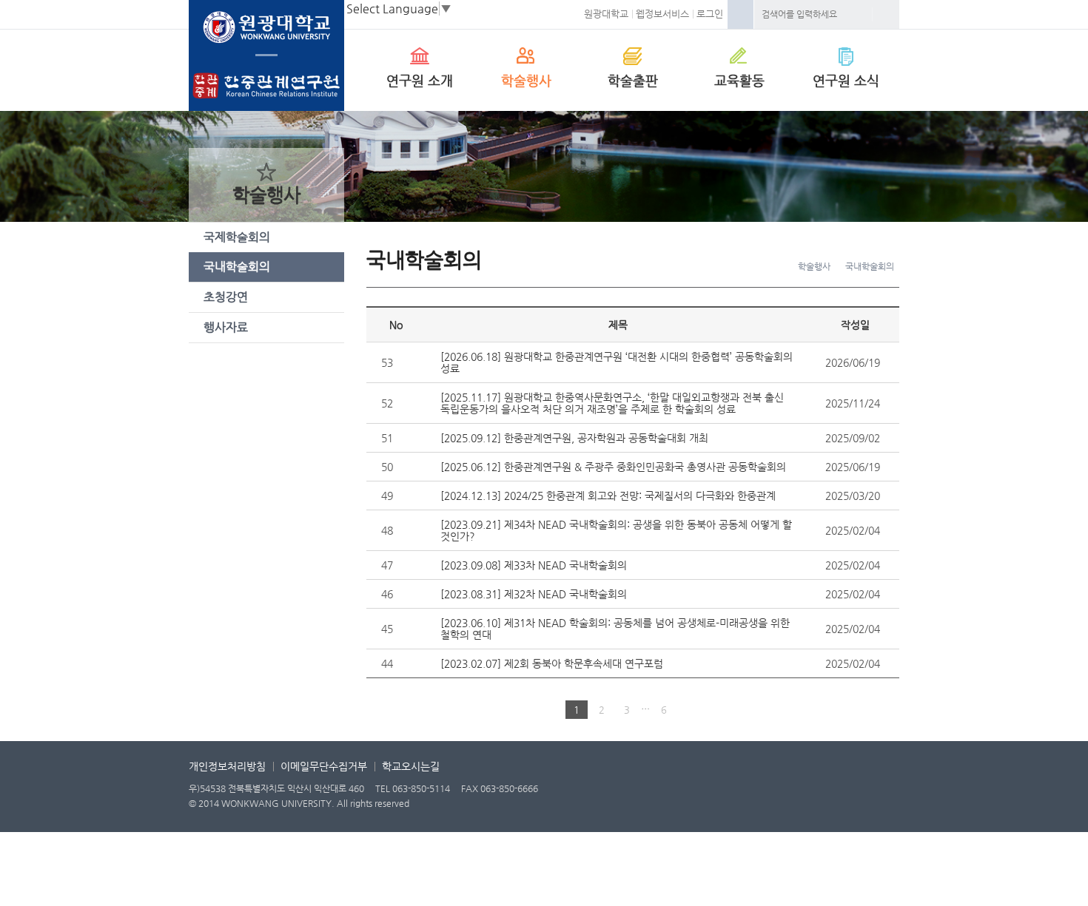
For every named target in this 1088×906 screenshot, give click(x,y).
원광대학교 (606, 13)
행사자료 (226, 327)
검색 (886, 14)
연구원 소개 (419, 80)
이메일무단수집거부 (324, 766)
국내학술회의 (237, 267)
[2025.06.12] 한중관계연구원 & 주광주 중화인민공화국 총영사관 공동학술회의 (613, 467)
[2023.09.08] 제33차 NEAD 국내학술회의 (533, 565)
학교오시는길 (411, 766)
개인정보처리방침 (227, 766)
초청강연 (226, 297)
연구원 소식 (846, 80)
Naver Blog (773, 793)
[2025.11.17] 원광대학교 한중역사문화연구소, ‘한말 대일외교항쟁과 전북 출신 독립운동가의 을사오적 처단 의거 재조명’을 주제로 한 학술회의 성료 (612, 403)
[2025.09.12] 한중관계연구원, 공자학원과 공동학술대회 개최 (574, 438)
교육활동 (739, 80)
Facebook (740, 14)
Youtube (810, 793)
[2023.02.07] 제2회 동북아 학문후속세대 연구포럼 (551, 663)
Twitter (847, 793)
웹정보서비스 (662, 13)
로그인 (709, 13)
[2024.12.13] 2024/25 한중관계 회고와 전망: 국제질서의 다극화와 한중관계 (608, 495)
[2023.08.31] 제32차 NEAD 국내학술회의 (533, 594)
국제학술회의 (237, 237)
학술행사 (526, 80)
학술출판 (633, 80)
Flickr (884, 793)
